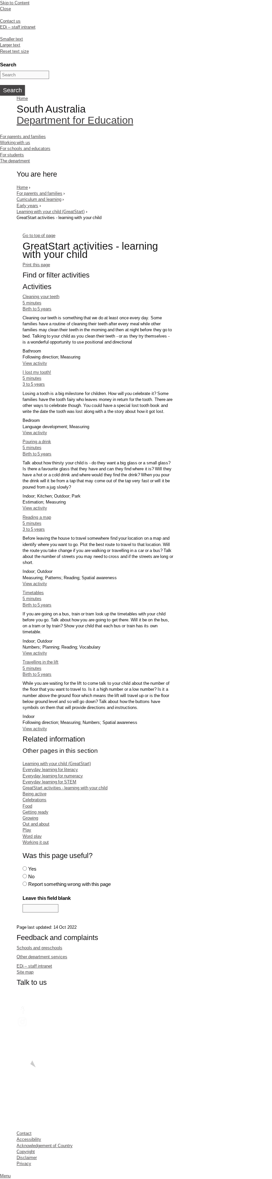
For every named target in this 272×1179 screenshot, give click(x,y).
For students (12, 154)
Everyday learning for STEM (49, 781)
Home (22, 98)
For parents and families (23, 136)
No (31, 876)
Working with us (15, 142)
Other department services (42, 956)
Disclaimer (27, 1157)
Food (27, 806)
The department (15, 160)
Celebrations (34, 799)
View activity (35, 363)
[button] (98, 275)
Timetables (33, 592)
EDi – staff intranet (17, 27)
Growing (30, 818)
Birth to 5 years (37, 308)
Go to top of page (39, 235)
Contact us (10, 21)
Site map (25, 972)
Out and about (36, 824)
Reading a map (37, 517)
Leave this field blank (47, 898)
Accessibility (29, 1139)
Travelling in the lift (40, 662)
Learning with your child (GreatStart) (51, 211)
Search (8, 64)
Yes (32, 869)
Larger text (10, 44)
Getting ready (35, 812)
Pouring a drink (37, 441)
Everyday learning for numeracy (53, 775)
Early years (27, 205)
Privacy (24, 1163)
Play (27, 829)
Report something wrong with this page (69, 884)
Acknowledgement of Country (45, 1145)
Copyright (26, 1151)
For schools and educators (25, 148)
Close (5, 8)
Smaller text (11, 39)
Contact (24, 1133)
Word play (32, 836)
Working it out (36, 842)
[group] (98, 276)
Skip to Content (15, 2)
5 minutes (32, 302)
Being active (34, 793)
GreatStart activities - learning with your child (65, 787)
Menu (5, 1175)
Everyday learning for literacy (50, 769)
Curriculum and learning (39, 199)
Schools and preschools (39, 947)
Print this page (36, 264)
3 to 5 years (34, 384)
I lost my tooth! (37, 372)
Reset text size (14, 51)
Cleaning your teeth (41, 296)
